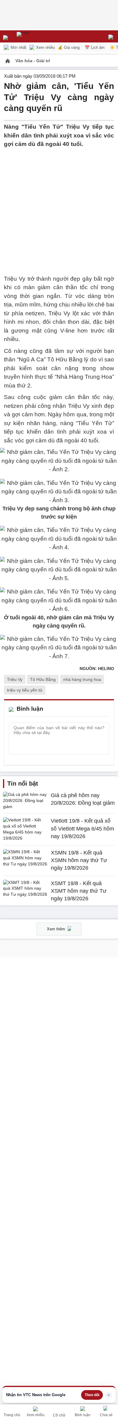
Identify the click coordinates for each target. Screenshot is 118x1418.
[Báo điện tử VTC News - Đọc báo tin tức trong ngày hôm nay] (37, 36)
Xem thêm (56, 929)
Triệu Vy (14, 679)
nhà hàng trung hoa (82, 679)
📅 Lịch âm (95, 47)
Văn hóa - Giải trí (32, 60)
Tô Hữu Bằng (43, 679)
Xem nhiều (45, 47)
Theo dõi (92, 1395)
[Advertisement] (59, 208)
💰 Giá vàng (69, 47)
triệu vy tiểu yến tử (24, 690)
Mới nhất (17, 47)
